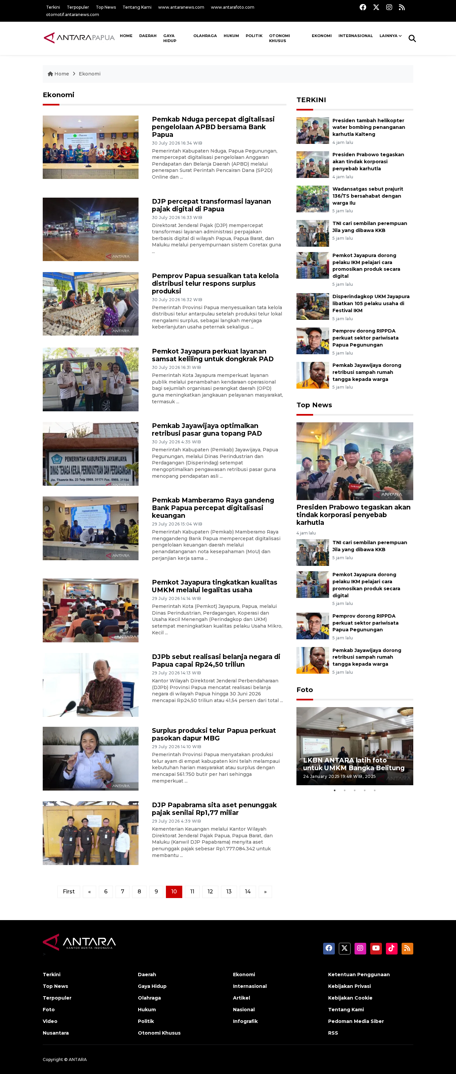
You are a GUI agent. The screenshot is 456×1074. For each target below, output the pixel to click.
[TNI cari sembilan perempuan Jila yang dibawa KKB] (312, 233)
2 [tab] (344, 790)
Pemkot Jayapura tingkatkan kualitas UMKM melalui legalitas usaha (214, 586)
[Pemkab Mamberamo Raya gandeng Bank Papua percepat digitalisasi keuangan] (91, 528)
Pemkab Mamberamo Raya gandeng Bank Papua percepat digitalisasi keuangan (213, 507)
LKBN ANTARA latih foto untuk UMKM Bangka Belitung (354, 764)
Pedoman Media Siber (356, 1021)
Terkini (53, 7)
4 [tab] (365, 790)
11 (192, 891)
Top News (106, 7)
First (69, 891)
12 (210, 891)
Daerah (148, 35)
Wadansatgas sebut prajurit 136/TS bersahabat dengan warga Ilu (367, 196)
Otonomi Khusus (279, 38)
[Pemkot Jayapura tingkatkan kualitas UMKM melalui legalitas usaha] (91, 610)
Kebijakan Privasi (349, 986)
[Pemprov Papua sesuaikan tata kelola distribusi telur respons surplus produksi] (91, 303)
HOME (126, 35)
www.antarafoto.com (232, 7)
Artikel (241, 998)
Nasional (244, 1010)
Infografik (245, 1021)
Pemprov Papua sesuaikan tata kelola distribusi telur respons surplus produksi (215, 283)
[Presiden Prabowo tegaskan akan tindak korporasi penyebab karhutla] (312, 164)
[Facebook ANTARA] (363, 7)
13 (229, 891)
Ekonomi (322, 35)
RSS (333, 1033)
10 (174, 891)
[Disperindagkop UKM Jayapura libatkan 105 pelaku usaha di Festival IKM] (312, 306)
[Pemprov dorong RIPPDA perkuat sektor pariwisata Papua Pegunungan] (312, 340)
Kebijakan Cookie (350, 998)
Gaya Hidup (169, 38)
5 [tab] (375, 790)
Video (50, 1021)
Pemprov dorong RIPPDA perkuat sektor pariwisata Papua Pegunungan (365, 338)
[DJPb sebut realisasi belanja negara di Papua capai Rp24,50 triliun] (91, 684)
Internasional (355, 35)
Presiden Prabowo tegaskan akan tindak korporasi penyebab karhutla (368, 162)
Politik (254, 35)
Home (61, 74)
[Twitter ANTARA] (376, 7)
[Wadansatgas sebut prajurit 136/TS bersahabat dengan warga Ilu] (312, 198)
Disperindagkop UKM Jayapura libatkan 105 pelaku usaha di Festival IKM (371, 303)
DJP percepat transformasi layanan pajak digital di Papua (211, 205)
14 (248, 891)
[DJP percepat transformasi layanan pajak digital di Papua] (91, 229)
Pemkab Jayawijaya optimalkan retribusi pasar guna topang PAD (207, 429)
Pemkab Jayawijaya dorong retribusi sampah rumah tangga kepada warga (366, 372)
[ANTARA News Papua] (80, 38)
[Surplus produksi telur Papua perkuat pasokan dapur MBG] (91, 758)
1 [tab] (334, 790)
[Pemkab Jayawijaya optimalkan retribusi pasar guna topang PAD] (91, 453)
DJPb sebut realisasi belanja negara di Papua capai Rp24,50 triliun (216, 660)
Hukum (231, 35)
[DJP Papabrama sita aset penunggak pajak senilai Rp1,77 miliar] (91, 833)
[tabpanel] (354, 746)
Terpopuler (78, 7)
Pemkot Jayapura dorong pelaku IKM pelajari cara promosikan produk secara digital (366, 265)
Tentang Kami (137, 7)
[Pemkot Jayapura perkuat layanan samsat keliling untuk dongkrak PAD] (91, 379)
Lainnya (389, 35)
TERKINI (311, 100)
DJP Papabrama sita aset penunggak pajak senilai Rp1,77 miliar (214, 809)
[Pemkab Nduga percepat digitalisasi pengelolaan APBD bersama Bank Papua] (91, 147)
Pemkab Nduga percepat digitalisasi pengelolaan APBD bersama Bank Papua (213, 127)
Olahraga (205, 35)
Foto (304, 690)
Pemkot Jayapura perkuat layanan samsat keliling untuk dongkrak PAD (213, 355)
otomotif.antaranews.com (72, 14)
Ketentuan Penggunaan (359, 975)
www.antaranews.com (181, 7)
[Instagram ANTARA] (389, 7)
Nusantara (56, 1033)
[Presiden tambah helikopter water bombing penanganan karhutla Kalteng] (312, 130)
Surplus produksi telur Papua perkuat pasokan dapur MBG (214, 734)
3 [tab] (355, 790)
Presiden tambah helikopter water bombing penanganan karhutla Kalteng (368, 128)
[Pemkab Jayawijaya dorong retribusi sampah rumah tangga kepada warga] (312, 375)
